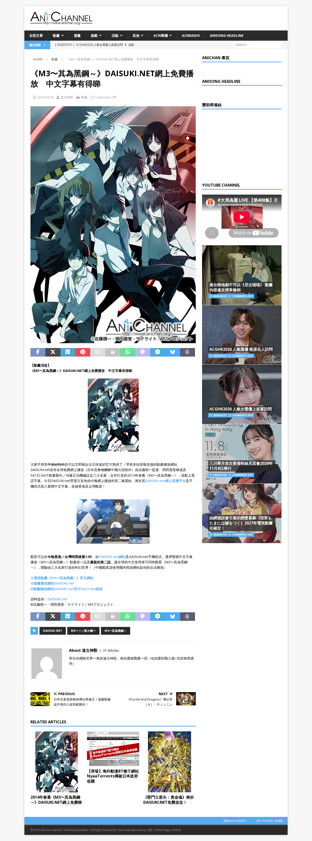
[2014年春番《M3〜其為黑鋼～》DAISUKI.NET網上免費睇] (56, 761)
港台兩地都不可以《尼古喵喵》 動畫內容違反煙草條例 (241, 287)
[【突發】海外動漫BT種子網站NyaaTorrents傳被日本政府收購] (113, 748)
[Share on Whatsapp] (127, 352)
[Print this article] (112, 352)
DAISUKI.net (58, 599)
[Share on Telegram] (157, 352)
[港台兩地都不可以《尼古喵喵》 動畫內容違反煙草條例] (242, 275)
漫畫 (77, 35)
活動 (115, 35)
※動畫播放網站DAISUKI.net (52, 583)
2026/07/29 (220, 475)
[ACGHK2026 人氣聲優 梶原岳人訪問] (242, 335)
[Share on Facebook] (37, 352)
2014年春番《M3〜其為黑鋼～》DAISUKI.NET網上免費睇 (56, 799)
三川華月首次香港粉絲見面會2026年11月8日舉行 (241, 466)
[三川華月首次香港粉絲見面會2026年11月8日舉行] (242, 454)
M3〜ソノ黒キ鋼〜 (83, 631)
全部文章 (36, 35)
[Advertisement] (238, 144)
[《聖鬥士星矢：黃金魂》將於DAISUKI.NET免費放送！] (169, 761)
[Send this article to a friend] (97, 352)
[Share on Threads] (187, 352)
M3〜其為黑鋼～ (116, 631)
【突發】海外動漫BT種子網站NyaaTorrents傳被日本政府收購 (113, 776)
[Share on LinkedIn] (67, 352)
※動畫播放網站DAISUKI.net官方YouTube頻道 (66, 588)
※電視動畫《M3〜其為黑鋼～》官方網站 (62, 578)
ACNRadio (191, 35)
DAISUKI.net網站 (112, 556)
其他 (136, 35)
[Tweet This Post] (52, 352)
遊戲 (94, 35)
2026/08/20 (220, 296)
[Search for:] (257, 44)
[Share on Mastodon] (142, 352)
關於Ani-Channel (235, 820)
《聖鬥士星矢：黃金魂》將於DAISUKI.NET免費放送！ (168, 799)
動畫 (56, 35)
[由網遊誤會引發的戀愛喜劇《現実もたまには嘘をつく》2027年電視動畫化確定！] (242, 513)
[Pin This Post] (82, 352)
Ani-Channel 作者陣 (269, 820)
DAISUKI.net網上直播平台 (165, 480)
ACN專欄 (161, 35)
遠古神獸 (66, 97)
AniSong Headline (227, 35)
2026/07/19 (220, 534)
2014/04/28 (45, 97)
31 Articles (111, 650)
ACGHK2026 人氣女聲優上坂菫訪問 (240, 409)
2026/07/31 (220, 356)
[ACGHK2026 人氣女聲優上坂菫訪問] (242, 394)
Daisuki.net (52, 631)
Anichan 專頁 (215, 57)
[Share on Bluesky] (172, 352)
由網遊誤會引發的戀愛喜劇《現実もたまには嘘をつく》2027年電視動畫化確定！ (241, 523)
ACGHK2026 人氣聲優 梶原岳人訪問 (241, 349)
